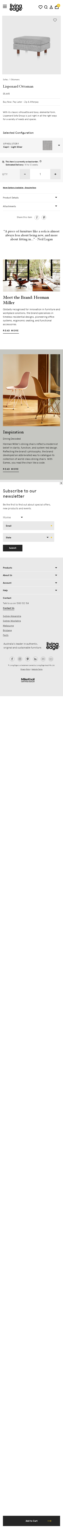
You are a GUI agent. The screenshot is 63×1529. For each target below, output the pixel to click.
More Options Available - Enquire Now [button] (19, 188)
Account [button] (7, 583)
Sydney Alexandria (12, 616)
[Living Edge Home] (16, 8)
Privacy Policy (25, 669)
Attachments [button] (9, 206)
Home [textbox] (7, 517)
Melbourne (8, 625)
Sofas (5, 79)
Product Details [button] (11, 197)
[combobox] (14, 517)
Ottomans (15, 79)
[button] (31, 145)
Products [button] (7, 567)
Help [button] (5, 590)
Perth (5, 635)
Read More (11, 330)
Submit (12, 548)
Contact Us (8, 608)
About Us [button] (7, 575)
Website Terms (37, 669)
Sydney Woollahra (12, 621)
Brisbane (7, 630)
